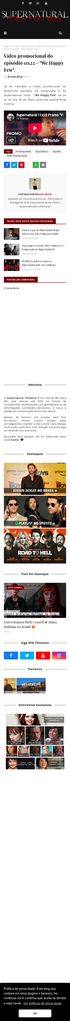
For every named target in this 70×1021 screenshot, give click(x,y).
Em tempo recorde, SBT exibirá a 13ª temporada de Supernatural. (43, 247)
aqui (63, 427)
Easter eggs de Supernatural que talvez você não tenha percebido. (41, 231)
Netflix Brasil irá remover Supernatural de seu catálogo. (39, 263)
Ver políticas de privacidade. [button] (42, 1003)
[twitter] (30, 3)
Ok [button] (35, 1013)
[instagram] (37, 3)
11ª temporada (23, 151)
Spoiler (56, 151)
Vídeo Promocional (30, 46)
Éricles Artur (15, 76)
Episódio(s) (42, 151)
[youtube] (46, 3)
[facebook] (23, 3)
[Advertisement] (35, 811)
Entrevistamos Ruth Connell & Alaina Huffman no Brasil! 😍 (30, 624)
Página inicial (11, 46)
